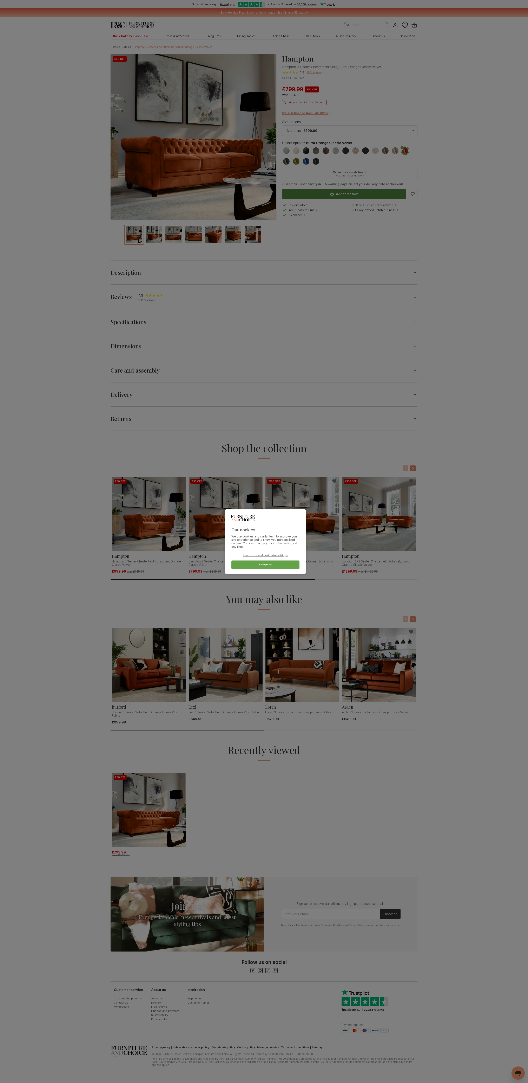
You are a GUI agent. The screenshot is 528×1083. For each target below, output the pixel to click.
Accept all (265, 564)
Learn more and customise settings (265, 555)
